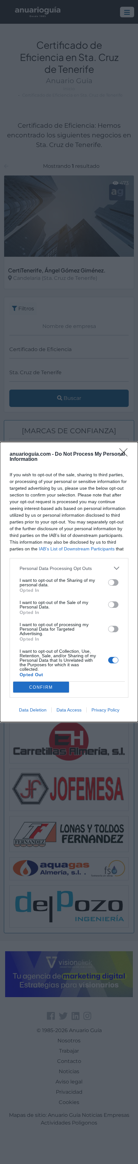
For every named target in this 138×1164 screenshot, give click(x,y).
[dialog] (69, 582)
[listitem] (69, 568)
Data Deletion (33, 709)
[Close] (125, 454)
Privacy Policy (105, 709)
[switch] (113, 582)
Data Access (69, 709)
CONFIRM (41, 687)
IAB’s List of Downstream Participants (77, 548)
